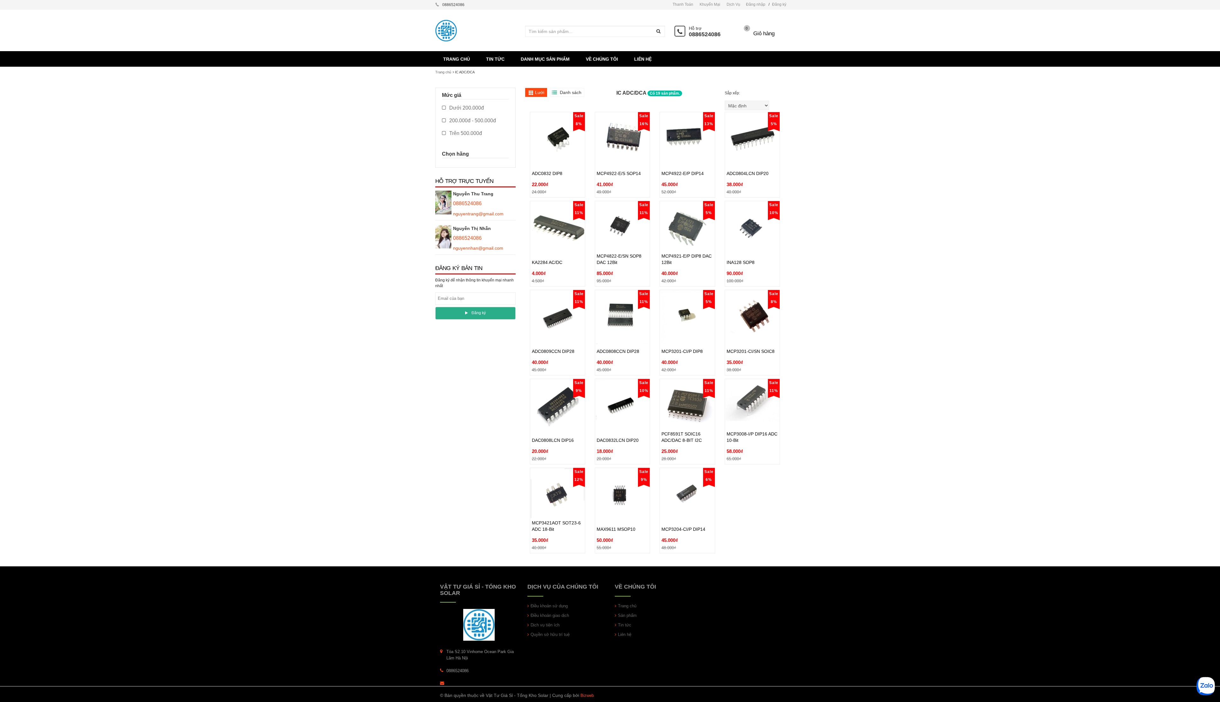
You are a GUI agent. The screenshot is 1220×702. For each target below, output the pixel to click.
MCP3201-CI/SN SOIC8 (751, 336)
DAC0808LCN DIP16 (553, 425)
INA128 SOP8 (741, 247)
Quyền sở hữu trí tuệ (550, 634)
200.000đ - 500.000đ (472, 120)
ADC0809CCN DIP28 (553, 336)
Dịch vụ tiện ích (545, 625)
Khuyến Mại (710, 4)
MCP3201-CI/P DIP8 (682, 336)
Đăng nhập (755, 4)
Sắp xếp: (733, 93)
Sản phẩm (627, 615)
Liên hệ (624, 634)
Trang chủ (443, 72)
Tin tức (624, 625)
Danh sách (570, 92)
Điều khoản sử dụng (549, 606)
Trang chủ (627, 606)
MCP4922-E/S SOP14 (619, 158)
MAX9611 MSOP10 (616, 514)
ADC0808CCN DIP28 (618, 336)
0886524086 (705, 34)
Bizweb (587, 695)
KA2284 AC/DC (547, 247)
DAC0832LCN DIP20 (618, 425)
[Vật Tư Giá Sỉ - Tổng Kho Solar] (479, 625)
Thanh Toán (683, 4)
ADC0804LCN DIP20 (748, 158)
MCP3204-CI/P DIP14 (683, 514)
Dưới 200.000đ (466, 108)
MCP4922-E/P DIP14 (682, 158)
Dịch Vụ (733, 4)
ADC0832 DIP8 (547, 158)
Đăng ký (779, 4)
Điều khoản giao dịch (550, 615)
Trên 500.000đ (465, 133)
